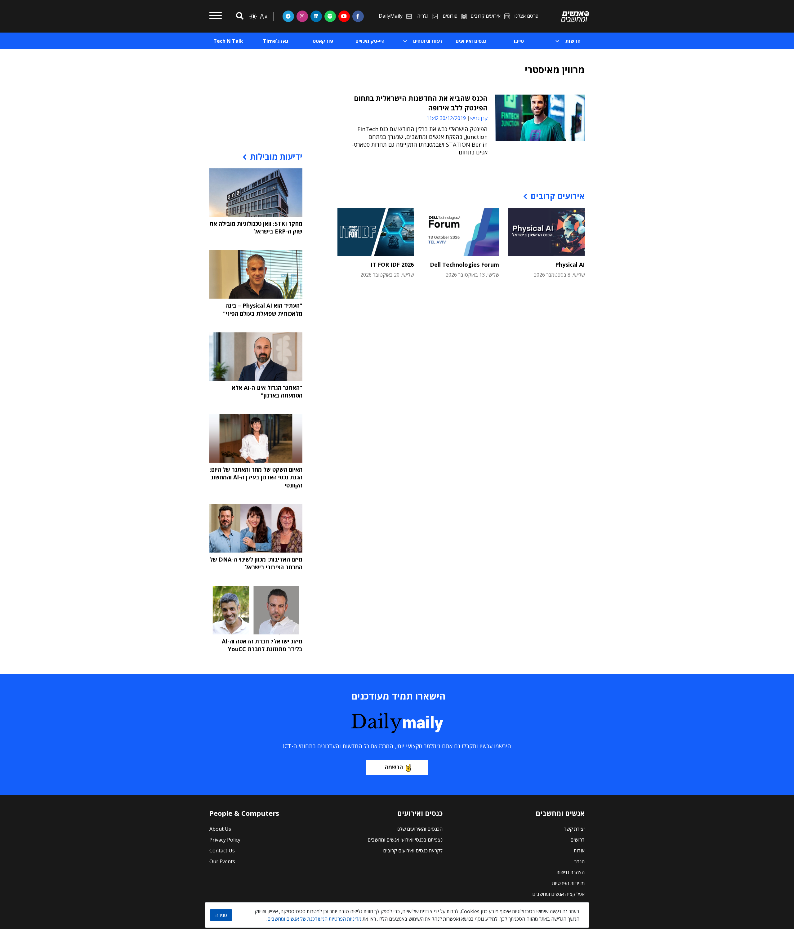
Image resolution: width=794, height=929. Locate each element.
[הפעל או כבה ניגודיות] (253, 16)
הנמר (579, 861)
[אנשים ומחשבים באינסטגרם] (302, 16)
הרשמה (394, 767)
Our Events (222, 861)
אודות (579, 850)
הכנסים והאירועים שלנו (419, 828)
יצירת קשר (574, 828)
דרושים (577, 839)
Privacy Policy (224, 839)
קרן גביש (479, 118)
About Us (220, 828)
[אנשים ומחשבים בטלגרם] (288, 16)
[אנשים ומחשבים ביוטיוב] (344, 16)
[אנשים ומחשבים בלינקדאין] (316, 16)
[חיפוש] (238, 16)
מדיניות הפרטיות (568, 883)
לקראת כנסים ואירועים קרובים (413, 850)
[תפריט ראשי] (215, 16)
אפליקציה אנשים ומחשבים (558, 894)
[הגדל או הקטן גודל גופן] (263, 16)
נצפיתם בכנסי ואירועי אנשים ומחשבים (405, 839)
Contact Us (222, 850)
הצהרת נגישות (570, 872)
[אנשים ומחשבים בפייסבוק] (358, 16)
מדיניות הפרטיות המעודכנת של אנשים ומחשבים (314, 918)
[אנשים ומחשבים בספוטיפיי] (330, 16)
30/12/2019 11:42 (446, 118)
